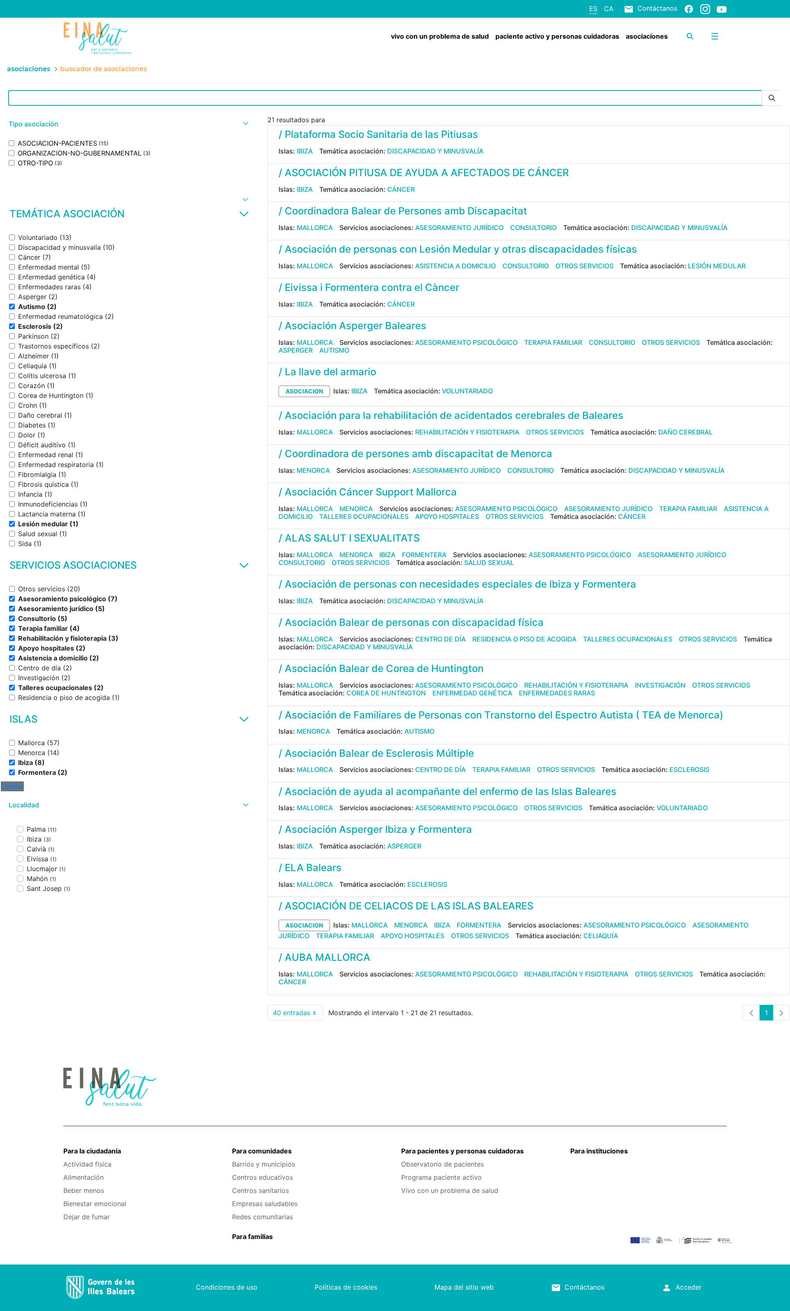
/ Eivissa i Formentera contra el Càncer (369, 287)
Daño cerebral (685, 432)
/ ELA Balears (310, 868)
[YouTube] (722, 9)
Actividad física (87, 1164)
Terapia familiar (553, 342)
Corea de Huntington (386, 693)
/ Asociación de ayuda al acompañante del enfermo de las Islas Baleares (447, 791)
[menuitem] (440, 36)
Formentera (424, 555)
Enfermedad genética (472, 693)
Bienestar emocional (94, 1203)
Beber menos (83, 1190)
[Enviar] (771, 98)
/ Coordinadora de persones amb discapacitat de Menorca (415, 454)
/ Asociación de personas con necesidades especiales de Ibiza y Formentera (457, 584)
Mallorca (315, 227)
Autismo (334, 350)
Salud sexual (489, 562)
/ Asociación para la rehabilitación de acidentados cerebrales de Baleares (451, 415)
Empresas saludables (264, 1203)
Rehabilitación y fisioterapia (467, 432)
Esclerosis (689, 769)
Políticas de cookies (346, 1287)
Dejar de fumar (86, 1217)
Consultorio (533, 227)
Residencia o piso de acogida (524, 639)
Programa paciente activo (441, 1177)
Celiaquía (600, 936)
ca (608, 9)
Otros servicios (584, 266)
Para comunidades (262, 1151)
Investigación (660, 685)
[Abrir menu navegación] (714, 36)
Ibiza (305, 151)
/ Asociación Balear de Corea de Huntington (381, 668)
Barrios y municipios (263, 1164)
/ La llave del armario (327, 372)
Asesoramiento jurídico (459, 227)
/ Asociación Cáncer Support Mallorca (368, 492)
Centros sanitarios (260, 1190)
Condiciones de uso (227, 1287)
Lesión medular (717, 266)
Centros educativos (262, 1177)
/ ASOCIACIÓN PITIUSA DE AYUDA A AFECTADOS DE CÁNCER (424, 173)
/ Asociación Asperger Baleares (352, 326)
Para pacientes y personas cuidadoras (462, 1151)
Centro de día (440, 639)
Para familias (252, 1236)
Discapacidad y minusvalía (435, 151)
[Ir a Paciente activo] (118, 38)
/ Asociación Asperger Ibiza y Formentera (375, 829)
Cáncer (401, 189)
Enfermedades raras (557, 693)
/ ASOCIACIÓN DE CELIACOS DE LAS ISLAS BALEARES (406, 906)
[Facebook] (689, 9)
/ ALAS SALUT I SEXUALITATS (349, 538)
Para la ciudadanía (92, 1151)
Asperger (296, 350)
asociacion (304, 391)
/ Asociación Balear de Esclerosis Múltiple (376, 753)
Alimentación (83, 1177)
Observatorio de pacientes (442, 1164)
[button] (127, 124)
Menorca (313, 470)
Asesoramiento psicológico (466, 342)
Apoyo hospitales (447, 516)
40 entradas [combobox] (298, 1014)
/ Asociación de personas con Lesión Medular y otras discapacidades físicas (458, 249)
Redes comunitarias (262, 1217)
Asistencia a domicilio (455, 266)
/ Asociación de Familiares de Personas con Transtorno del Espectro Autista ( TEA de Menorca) (501, 715)
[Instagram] (705, 9)
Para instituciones (599, 1151)
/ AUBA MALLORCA (324, 957)
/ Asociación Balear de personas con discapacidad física (411, 622)
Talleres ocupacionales (364, 516)
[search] (690, 36)
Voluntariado (467, 391)
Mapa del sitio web (464, 1287)
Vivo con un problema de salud (449, 1190)
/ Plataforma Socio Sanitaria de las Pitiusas (378, 134)
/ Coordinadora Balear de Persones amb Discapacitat (403, 211)
